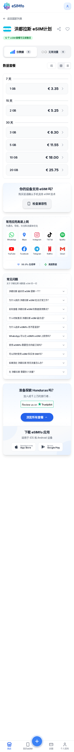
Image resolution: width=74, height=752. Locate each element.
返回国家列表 (14, 18)
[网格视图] (61, 66)
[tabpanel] (37, 120)
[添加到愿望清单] (67, 29)
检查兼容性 (40, 203)
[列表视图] (67, 66)
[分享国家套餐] (59, 29)
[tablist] (37, 52)
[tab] (20, 52)
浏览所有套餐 (34, 417)
